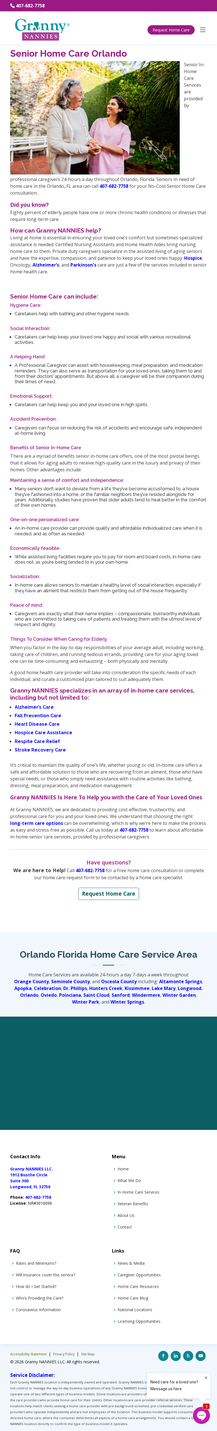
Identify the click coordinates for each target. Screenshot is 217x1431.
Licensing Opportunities (139, 1321)
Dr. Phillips (75, 988)
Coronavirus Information (38, 1309)
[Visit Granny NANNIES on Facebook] (163, 1356)
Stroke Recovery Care (40, 750)
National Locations (135, 1309)
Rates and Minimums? (36, 1263)
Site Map (88, 1354)
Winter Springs (127, 1002)
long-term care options (36, 823)
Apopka (23, 988)
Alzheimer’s (45, 265)
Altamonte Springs (180, 981)
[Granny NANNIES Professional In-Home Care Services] (42, 29)
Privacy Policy (64, 1354)
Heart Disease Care (37, 724)
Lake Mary (163, 988)
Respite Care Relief (37, 741)
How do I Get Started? (36, 1286)
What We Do (129, 1180)
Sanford (121, 995)
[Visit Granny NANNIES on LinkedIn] (176, 1356)
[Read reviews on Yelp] (188, 1356)
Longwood (189, 988)
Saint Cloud (96, 995)
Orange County (31, 981)
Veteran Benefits (133, 1203)
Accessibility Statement (28, 1354)
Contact (125, 1227)
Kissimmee (137, 988)
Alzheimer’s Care (34, 707)
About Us (126, 1215)
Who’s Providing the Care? (39, 1298)
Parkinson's (83, 265)
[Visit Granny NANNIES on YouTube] (201, 1356)
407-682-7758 (30, 5)
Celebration (47, 988)
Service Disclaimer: (32, 1375)
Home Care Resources (138, 1286)
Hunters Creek (105, 988)
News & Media (131, 1263)
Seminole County (70, 981)
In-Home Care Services (138, 1192)
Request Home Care (171, 30)
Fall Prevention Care (38, 715)
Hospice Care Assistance (43, 732)
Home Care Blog (133, 1298)
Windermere (146, 995)
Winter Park (85, 1002)
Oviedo (49, 995)
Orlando (29, 995)
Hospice (193, 258)
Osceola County (119, 981)
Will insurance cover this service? (45, 1274)
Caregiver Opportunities (139, 1274)
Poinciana (70, 995)
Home (123, 1169)
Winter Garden (179, 995)
